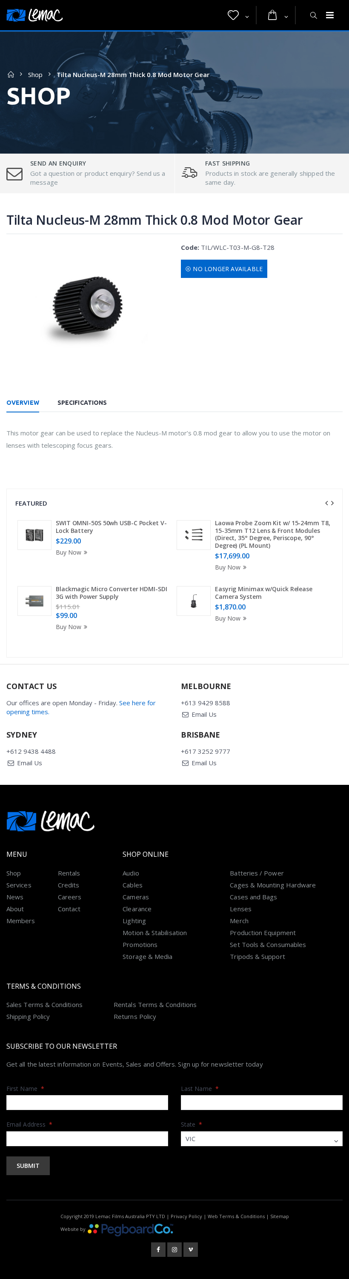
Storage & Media (147, 956)
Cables (132, 885)
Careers (70, 897)
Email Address (29, 1124)
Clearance (137, 908)
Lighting (134, 920)
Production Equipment (263, 932)
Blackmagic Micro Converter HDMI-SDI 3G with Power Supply (111, 593)
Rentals (69, 873)
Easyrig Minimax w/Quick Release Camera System (263, 593)
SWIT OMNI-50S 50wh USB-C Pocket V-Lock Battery (111, 527)
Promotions (140, 944)
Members (20, 920)
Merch (239, 920)
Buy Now (68, 552)
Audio (131, 873)
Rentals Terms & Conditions (155, 1004)
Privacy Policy (186, 1216)
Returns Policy (135, 1016)
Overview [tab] (22, 402)
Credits (69, 885)
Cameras (136, 897)
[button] (238, 15)
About (15, 908)
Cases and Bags (253, 897)
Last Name (200, 1088)
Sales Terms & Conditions (44, 1004)
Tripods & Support (257, 956)
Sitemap (279, 1216)
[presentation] (326, 503)
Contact (69, 908)
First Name (25, 1088)
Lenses (240, 908)
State (192, 1124)
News (14, 897)
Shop (35, 74)
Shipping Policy (28, 1016)
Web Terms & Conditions (236, 1216)
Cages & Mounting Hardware (273, 885)
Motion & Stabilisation (155, 932)
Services (18, 885)
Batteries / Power (256, 873)
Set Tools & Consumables (268, 944)
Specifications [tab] (82, 402)
